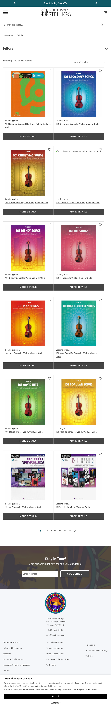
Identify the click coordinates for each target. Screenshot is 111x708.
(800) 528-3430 (55, 630)
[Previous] (15, 3)
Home (6, 35)
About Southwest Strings (97, 651)
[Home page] (55, 12)
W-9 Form (51, 665)
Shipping (7, 654)
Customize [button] (56, 703)
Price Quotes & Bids (55, 654)
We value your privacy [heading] (18, 678)
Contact (6, 671)
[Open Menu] (5, 12)
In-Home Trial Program (13, 659)
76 (65, 530)
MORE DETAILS (28, 137)
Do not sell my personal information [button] (82, 689)
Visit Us (89, 656)
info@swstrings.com (55, 635)
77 (70, 530)
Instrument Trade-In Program (16, 665)
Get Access (64, 3)
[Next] (95, 3)
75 (60, 530)
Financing (90, 645)
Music (13, 35)
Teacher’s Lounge (54, 648)
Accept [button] (55, 696)
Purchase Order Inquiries (57, 659)
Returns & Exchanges (12, 648)
